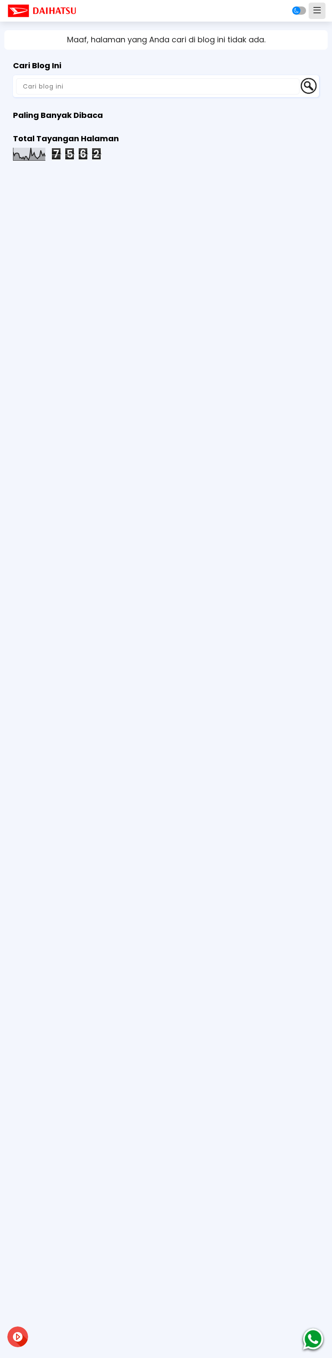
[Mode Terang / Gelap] (299, 10)
